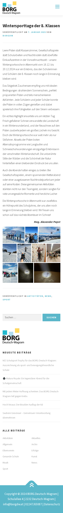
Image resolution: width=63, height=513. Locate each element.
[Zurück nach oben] (31, 485)
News (48, 296)
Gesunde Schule (11, 456)
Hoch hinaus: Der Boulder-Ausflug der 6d (23, 404)
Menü (57, 6)
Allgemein (7, 444)
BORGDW (8, 35)
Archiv (34, 444)
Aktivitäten (35, 296)
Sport (7, 299)
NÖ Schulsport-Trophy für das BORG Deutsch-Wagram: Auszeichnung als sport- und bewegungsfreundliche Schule (30, 365)
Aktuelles (35, 438)
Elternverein (8, 450)
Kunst (34, 456)
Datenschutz (52, 504)
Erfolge (34, 450)
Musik (5, 462)
